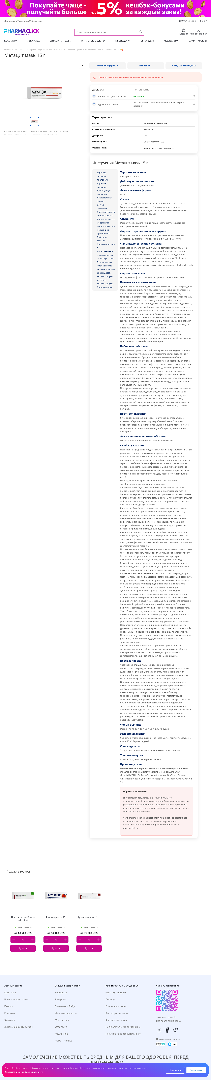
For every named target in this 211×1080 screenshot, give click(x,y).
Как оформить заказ (117, 1013)
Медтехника (61, 1033)
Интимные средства (66, 1013)
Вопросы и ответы (116, 1006)
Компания (10, 992)
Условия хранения (106, 269)
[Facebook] (167, 1030)
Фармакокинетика (106, 226)
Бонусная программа (16, 999)
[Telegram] (175, 1030)
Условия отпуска (105, 283)
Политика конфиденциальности (123, 1033)
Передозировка (104, 262)
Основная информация (107, 65)
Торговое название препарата (102, 176)
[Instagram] (159, 1030)
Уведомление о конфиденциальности (24, 1072)
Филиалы (9, 1020)
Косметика (61, 992)
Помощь (110, 999)
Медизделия (62, 1020)
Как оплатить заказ (116, 1020)
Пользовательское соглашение (123, 1026)
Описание (102, 208)
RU (201, 21)
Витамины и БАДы (65, 1006)
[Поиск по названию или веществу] (141, 32)
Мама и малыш (63, 1040)
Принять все (196, 1070)
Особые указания (105, 258)
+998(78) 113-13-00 (187, 21)
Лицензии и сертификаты (18, 1026)
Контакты (9, 1013)
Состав (100, 204)
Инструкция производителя (184, 65)
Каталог (8, 1006)
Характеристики (146, 65)
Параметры (175, 1070)
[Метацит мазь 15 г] (44, 93)
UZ (205, 21)
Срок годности (104, 272)
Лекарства (60, 999)
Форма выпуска (104, 265)
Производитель (104, 287)
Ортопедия (61, 1026)
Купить (23, 948)
